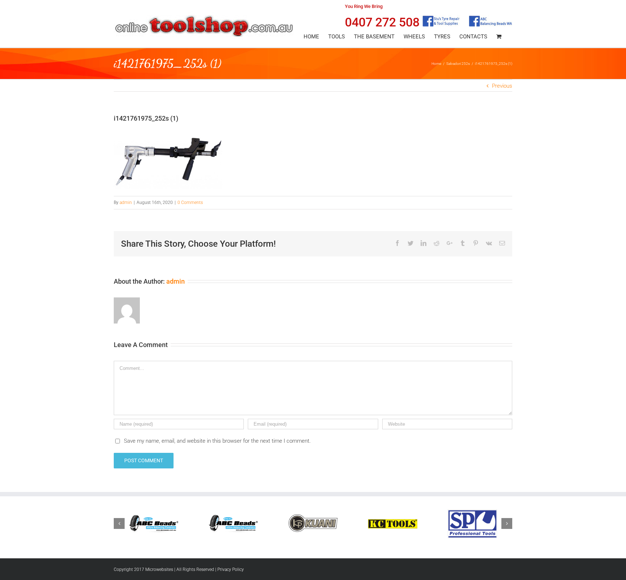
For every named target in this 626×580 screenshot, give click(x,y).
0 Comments (190, 202)
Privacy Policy (230, 569)
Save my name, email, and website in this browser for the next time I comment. (217, 441)
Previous (502, 86)
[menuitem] (311, 36)
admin (126, 202)
